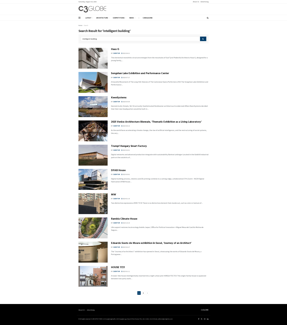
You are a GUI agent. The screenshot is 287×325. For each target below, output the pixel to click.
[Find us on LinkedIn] (208, 319)
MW (113, 194)
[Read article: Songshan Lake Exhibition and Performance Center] (93, 82)
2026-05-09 (126, 101)
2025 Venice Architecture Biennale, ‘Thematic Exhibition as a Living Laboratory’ (156, 122)
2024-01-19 (126, 198)
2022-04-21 (126, 53)
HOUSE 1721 (118, 267)
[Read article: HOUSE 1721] (93, 276)
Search (86, 25)
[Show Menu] (79, 18)
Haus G (115, 49)
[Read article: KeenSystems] (93, 106)
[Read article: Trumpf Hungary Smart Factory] (93, 155)
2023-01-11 (126, 271)
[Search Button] (208, 18)
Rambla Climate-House (124, 219)
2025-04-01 (126, 150)
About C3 (196, 2)
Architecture (102, 18)
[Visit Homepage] (92, 9)
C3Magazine (147, 18)
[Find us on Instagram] (204, 319)
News (131, 18)
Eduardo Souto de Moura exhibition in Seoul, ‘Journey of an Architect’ (151, 243)
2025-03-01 (126, 174)
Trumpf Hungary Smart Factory (129, 146)
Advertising (204, 2)
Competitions (119, 18)
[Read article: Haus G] (93, 58)
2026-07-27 (126, 77)
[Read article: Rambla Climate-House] (93, 227)
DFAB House (118, 170)
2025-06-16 (126, 126)
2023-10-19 (126, 223)
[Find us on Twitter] (201, 319)
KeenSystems (118, 97)
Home (80, 25)
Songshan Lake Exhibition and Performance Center (140, 73)
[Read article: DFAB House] (93, 179)
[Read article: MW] (93, 203)
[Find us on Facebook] (198, 319)
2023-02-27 (126, 247)
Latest (88, 18)
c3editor (116, 53)
